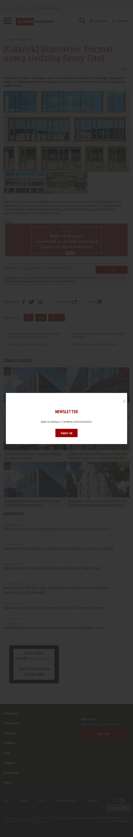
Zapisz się (66, 433)
